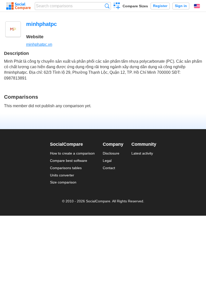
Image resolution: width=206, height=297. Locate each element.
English (197, 6)
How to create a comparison (72, 153)
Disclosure (111, 153)
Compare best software (68, 161)
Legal (107, 161)
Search (107, 6)
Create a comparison (117, 6)
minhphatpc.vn (39, 44)
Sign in (181, 6)
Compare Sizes (135, 6)
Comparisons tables (66, 168)
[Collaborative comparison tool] (18, 6)
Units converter (62, 175)
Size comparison (63, 182)
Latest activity (142, 153)
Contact (109, 168)
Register (160, 6)
